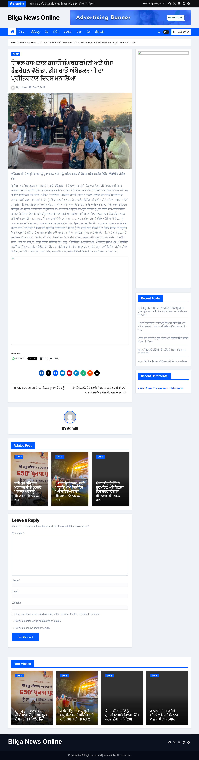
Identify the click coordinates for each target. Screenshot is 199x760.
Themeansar (123, 755)
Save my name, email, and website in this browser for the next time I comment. (57, 614)
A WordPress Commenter (152, 388)
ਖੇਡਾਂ (89, 32)
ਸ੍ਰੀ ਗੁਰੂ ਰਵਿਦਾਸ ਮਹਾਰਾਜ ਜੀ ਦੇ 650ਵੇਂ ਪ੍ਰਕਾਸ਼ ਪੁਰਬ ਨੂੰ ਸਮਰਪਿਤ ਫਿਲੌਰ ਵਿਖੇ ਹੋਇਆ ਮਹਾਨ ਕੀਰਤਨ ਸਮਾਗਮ (162, 311)
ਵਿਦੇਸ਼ (56, 32)
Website (16, 602)
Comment (18, 533)
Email (16, 591)
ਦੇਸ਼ (47, 32)
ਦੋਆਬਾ (16, 54)
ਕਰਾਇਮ (68, 32)
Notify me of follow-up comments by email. (37, 621)
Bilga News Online (34, 17)
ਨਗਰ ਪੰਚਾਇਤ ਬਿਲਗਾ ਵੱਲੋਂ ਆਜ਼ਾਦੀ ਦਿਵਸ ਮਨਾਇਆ (162, 361)
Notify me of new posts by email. (32, 628)
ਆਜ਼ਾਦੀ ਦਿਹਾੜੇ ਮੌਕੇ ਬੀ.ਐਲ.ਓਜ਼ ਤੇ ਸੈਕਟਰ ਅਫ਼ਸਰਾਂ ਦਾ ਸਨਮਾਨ (164, 715)
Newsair (108, 755)
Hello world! (176, 388)
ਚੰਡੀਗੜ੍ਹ (35, 32)
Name (16, 580)
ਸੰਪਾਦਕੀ (99, 32)
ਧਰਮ (79, 32)
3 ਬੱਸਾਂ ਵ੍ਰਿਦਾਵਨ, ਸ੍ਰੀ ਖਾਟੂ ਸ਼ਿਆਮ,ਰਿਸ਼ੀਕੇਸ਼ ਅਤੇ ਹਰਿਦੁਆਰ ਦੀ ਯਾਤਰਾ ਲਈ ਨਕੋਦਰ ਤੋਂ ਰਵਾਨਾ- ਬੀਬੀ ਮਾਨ (70, 491)
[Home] (12, 32)
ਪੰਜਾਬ (22, 32)
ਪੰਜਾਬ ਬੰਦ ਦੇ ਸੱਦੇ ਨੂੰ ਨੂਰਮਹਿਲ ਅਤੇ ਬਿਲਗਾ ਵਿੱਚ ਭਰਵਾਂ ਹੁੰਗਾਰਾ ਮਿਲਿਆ (109, 489)
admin (23, 87)
